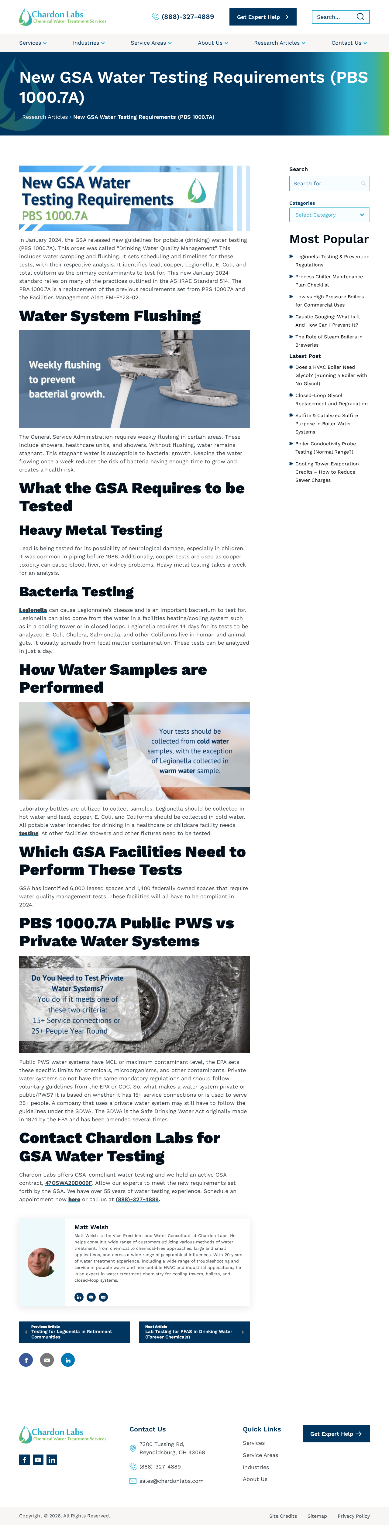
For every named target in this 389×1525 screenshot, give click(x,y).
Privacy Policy (354, 1516)
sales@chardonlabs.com (171, 1481)
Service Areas (260, 1455)
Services (254, 1443)
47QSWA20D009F (68, 1183)
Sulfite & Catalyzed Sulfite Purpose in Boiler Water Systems (326, 424)
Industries (256, 1467)
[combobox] (329, 214)
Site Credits (283, 1516)
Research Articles (45, 117)
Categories (302, 203)
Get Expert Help (258, 17)
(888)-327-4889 (137, 1199)
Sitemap (317, 1516)
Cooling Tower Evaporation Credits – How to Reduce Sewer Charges (327, 472)
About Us (255, 1479)
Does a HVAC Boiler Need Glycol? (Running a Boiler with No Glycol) (331, 375)
